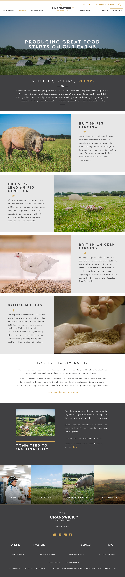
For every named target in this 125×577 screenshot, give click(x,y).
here (75, 447)
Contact (83, 4)
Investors (103, 10)
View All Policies (77, 555)
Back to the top (62, 527)
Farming (22, 10)
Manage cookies (107, 555)
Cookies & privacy (54, 562)
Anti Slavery (18, 555)
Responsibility (100, 4)
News (91, 4)
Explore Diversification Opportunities (62, 392)
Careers (15, 545)
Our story (8, 10)
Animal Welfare (47, 555)
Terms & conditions (71, 562)
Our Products (37, 10)
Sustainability (86, 10)
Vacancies (117, 10)
